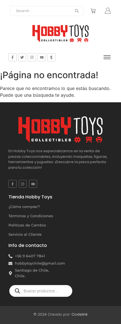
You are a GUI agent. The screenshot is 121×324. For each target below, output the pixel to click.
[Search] (77, 11)
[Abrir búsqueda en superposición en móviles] (40, 291)
